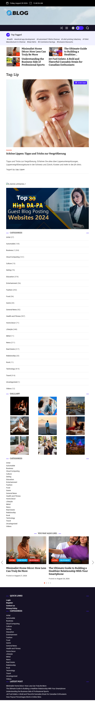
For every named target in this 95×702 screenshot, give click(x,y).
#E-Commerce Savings (47, 42)
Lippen (22, 169)
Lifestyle (9, 329)
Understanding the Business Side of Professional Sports (33, 61)
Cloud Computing (13, 257)
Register (9, 603)
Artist (8, 237)
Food (8, 296)
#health (10, 39)
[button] (2, 562)
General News (11, 310)
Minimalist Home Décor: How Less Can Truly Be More (34, 51)
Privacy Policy (11, 608)
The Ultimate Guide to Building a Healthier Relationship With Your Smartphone (35, 689)
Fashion (9, 150)
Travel (8, 375)
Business (9, 250)
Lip (13, 169)
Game (8, 303)
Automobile (10, 244)
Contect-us (10, 606)
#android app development (24, 39)
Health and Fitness (13, 316)
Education (10, 277)
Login (8, 600)
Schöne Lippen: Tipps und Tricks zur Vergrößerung (36, 153)
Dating (8, 270)
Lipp (17, 169)
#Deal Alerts (32, 42)
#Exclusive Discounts (65, 42)
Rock (8, 362)
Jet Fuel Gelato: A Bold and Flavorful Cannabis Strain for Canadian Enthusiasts (65, 61)
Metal (8, 336)
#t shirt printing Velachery (71, 39)
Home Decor (11, 323)
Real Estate (10, 349)
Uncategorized (11, 382)
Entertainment (11, 283)
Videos (8, 389)
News (8, 343)
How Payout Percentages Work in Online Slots (23, 697)
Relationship (11, 356)
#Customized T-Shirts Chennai (48, 39)
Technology (10, 369)
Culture (9, 263)
